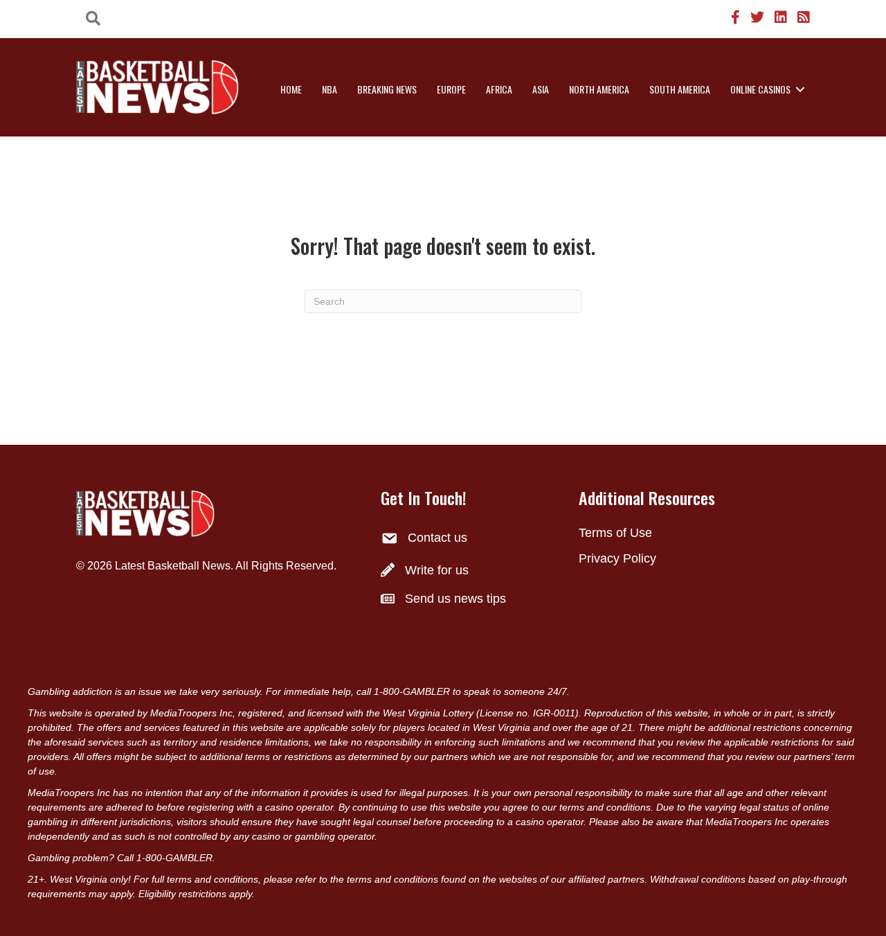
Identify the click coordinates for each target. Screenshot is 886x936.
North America (599, 89)
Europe (451, 89)
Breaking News (387, 89)
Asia (540, 89)
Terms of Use (615, 533)
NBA (329, 89)
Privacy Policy (617, 558)
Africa (499, 89)
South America (679, 89)
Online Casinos (760, 89)
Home (291, 89)
